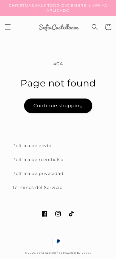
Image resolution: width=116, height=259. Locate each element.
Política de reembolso (38, 159)
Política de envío (31, 145)
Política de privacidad (37, 173)
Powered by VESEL (77, 252)
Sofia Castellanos (49, 252)
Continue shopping (58, 105)
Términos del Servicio (37, 187)
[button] (8, 27)
